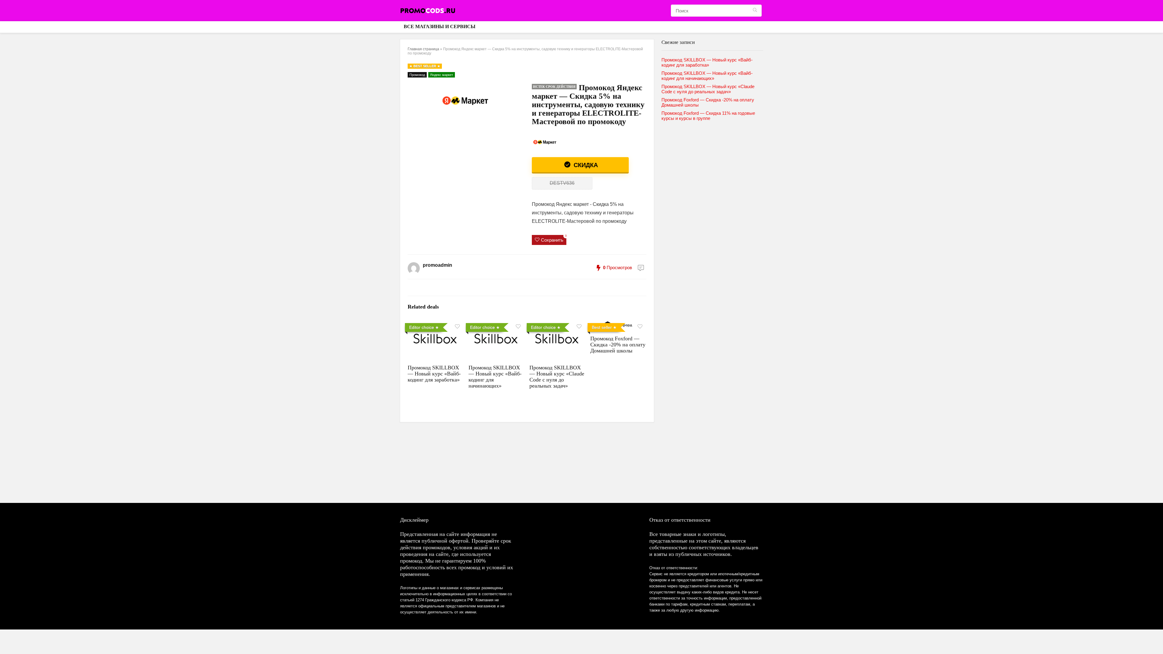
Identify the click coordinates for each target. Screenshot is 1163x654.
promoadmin (437, 265)
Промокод (417, 75)
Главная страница (423, 49)
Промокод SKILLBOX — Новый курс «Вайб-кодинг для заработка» (434, 374)
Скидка (585, 165)
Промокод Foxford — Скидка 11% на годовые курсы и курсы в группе (708, 116)
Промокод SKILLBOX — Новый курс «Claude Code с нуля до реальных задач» (556, 377)
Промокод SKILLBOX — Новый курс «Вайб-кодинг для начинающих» (707, 76)
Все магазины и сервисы (439, 26)
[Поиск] (755, 11)
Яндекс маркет (441, 75)
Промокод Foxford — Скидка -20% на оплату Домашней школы (617, 344)
